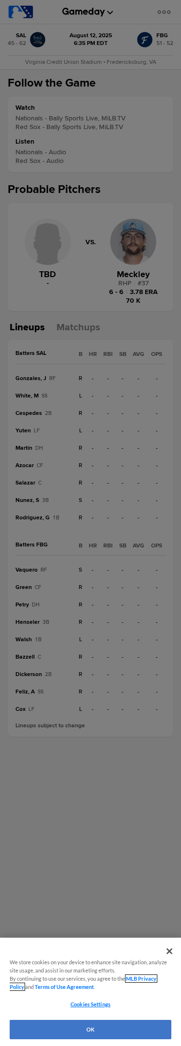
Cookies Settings (90, 1004)
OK (90, 1029)
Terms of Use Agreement (64, 987)
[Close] (169, 951)
